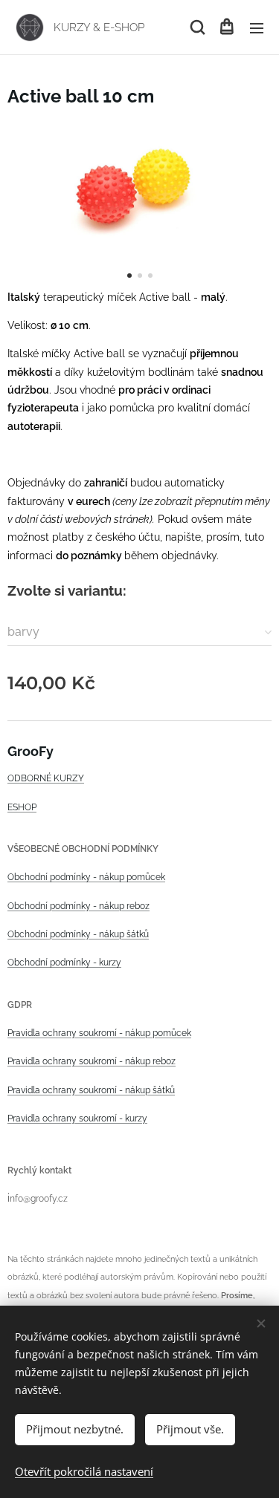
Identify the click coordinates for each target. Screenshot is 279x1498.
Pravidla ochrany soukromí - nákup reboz (91, 1061)
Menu (257, 27)
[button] (196, 27)
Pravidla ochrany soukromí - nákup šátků (91, 1090)
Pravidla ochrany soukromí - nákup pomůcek (99, 1033)
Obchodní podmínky (49, 877)
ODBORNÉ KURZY (45, 778)
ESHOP (21, 807)
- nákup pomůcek (128, 877)
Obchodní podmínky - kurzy (64, 962)
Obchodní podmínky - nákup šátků (78, 934)
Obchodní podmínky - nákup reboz (78, 906)
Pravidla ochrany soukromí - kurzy (77, 1118)
